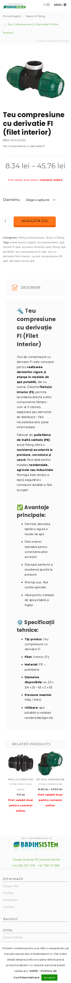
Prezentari (10, 900)
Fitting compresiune (31, 237)
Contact (8, 907)
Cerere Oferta (12, 937)
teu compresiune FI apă (31, 251)
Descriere (30, 287)
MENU (59, 5)
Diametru (11, 199)
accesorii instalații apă (36, 246)
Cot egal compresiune (50, 779)
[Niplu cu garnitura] (21, 763)
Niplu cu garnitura (21, 779)
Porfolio (8, 893)
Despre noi (11, 886)
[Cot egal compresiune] (50, 763)
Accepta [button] (49, 977)
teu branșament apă (50, 242)
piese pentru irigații (23, 242)
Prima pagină (11, 16)
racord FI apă (12, 246)
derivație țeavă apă (22, 260)
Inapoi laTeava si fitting (53, 40)
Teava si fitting (35, 16)
